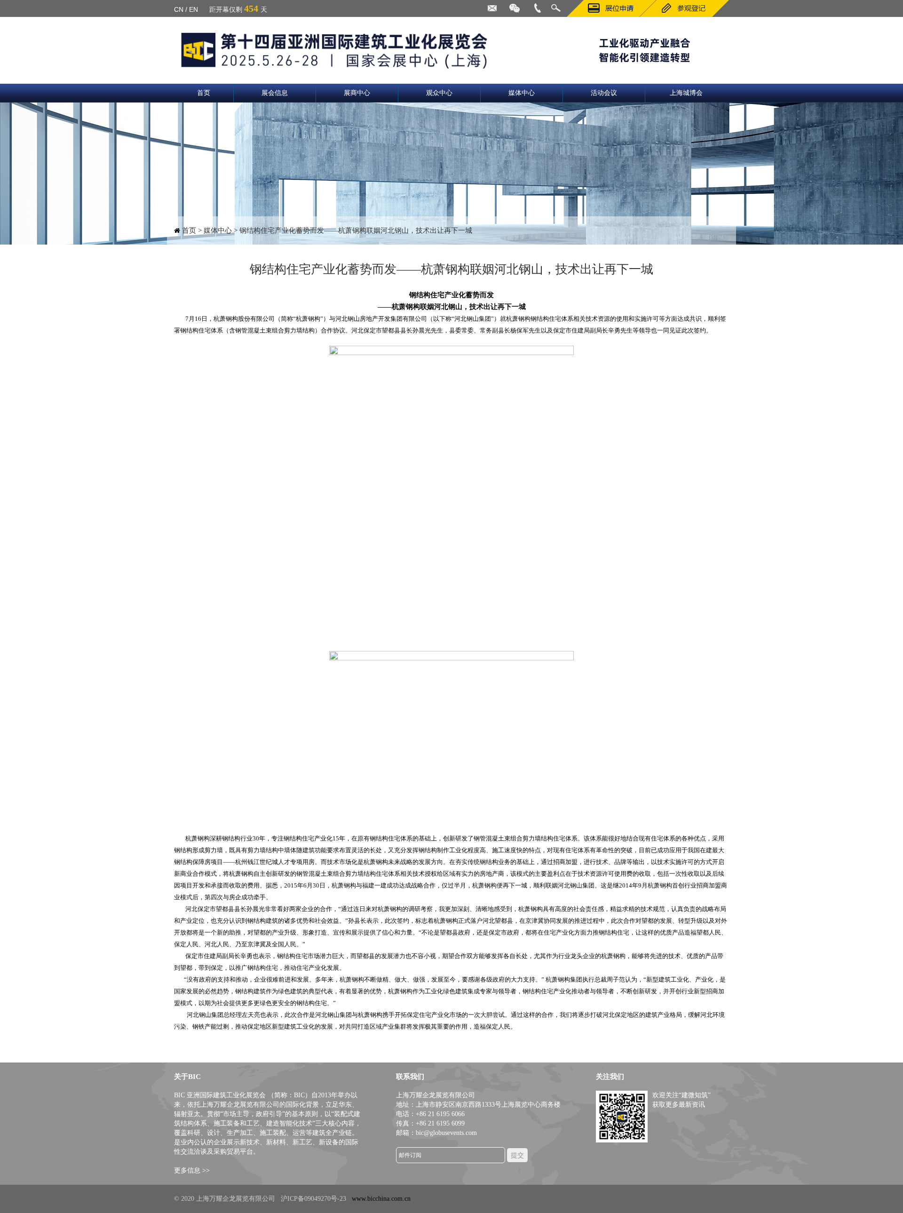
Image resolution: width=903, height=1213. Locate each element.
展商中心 (357, 92)
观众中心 (439, 92)
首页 (203, 92)
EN (193, 9)
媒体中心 (521, 92)
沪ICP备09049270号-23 (313, 1198)
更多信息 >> (192, 1170)
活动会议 (604, 92)
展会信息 (274, 92)
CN (178, 9)
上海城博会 (686, 92)
